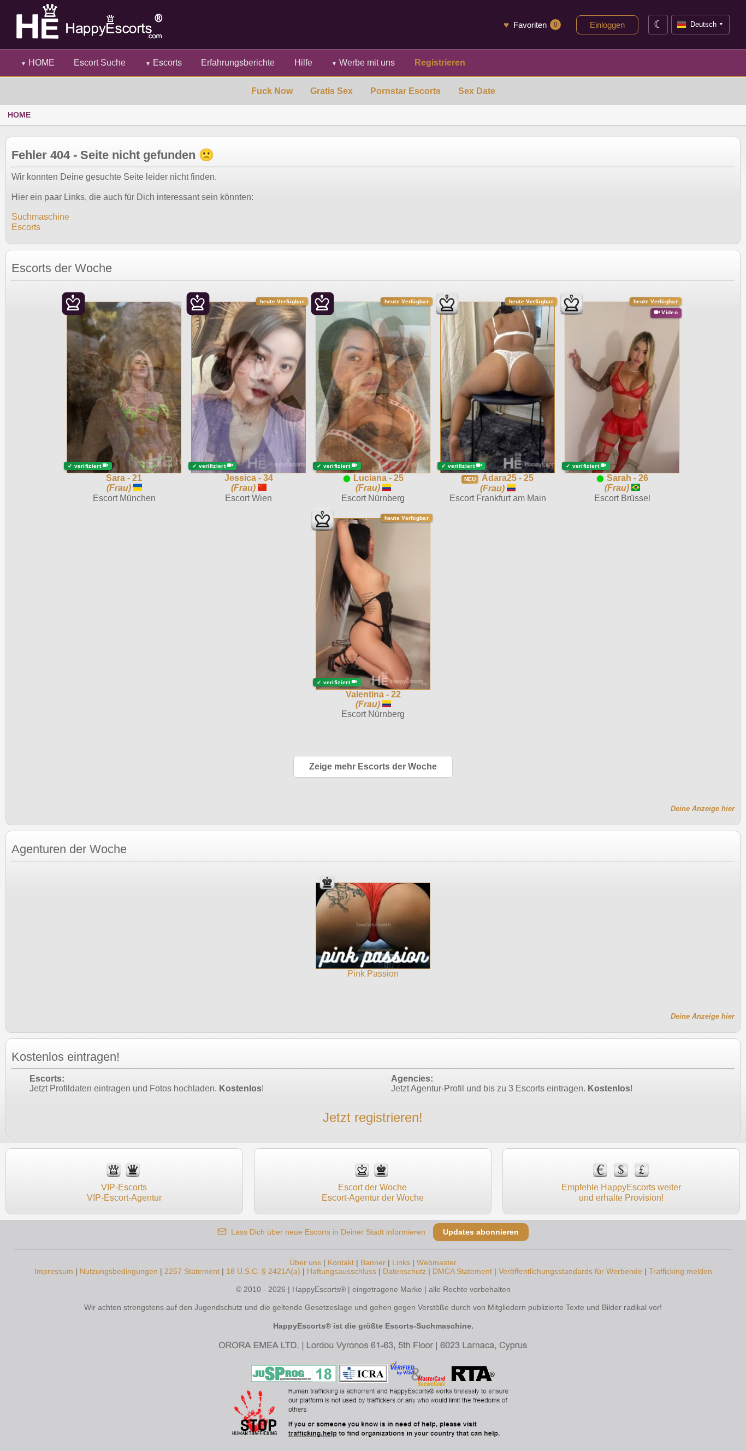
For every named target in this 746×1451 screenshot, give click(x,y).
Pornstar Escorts (405, 91)
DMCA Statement (462, 1271)
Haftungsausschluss (341, 1271)
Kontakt (341, 1262)
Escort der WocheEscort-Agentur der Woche (373, 1192)
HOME (38, 62)
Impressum (53, 1271)
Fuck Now (272, 91)
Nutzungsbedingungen (119, 1271)
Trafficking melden (680, 1271)
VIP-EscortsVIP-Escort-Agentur (124, 1192)
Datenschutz (404, 1271)
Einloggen (607, 25)
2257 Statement (192, 1271)
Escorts (163, 62)
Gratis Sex (331, 91)
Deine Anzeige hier (703, 808)
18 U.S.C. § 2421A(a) (263, 1271)
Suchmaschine (40, 216)
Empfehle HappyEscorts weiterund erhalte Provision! (621, 1192)
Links (401, 1262)
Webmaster (437, 1262)
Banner (373, 1262)
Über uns (305, 1262)
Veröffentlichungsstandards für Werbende (570, 1271)
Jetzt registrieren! (373, 1117)
